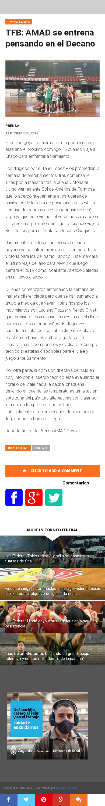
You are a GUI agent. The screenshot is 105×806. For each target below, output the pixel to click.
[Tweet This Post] (26, 800)
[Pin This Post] (43, 800)
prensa (12, 126)
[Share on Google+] (61, 800)
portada (40, 448)
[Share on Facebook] (9, 800)
